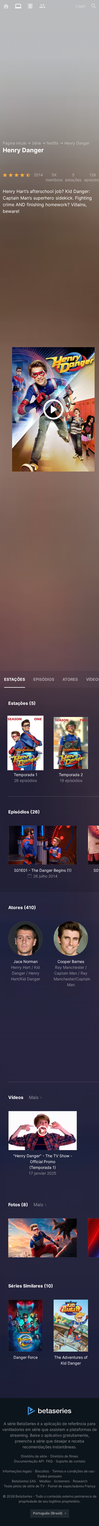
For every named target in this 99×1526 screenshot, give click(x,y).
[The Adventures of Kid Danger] (71, 1326)
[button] (25, 995)
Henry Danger (76, 143)
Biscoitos (42, 1471)
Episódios (43, 679)
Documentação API (29, 1461)
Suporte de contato (70, 1461)
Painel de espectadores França (71, 1486)
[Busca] (94, 6)
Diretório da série (34, 1456)
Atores (70, 679)
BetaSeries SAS (24, 1481)
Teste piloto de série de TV (24, 1486)
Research (80, 1481)
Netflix (53, 143)
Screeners (62, 1481)
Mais (33, 1097)
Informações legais (17, 1471)
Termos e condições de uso (73, 1471)
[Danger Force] (25, 1326)
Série (36, 143)
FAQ (49, 1461)
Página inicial (14, 143)
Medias (45, 1481)
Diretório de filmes (64, 1456)
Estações (14, 679)
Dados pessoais (49, 1476)
